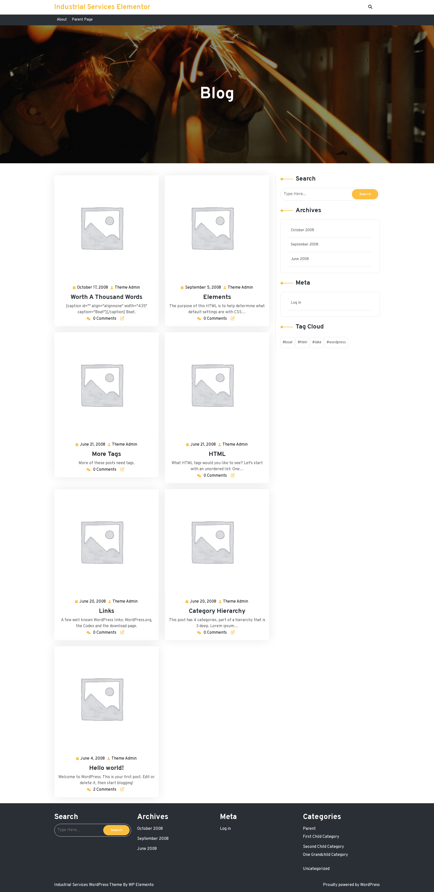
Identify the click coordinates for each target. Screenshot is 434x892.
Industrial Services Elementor (102, 7)
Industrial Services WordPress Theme (88, 884)
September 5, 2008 (203, 288)
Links (106, 611)
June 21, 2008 (93, 445)
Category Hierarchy (217, 611)
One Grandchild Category (325, 854)
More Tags (106, 454)
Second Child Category (323, 846)
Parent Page (82, 19)
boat (289, 342)
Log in (296, 302)
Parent (309, 828)
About (62, 19)
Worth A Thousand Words (106, 297)
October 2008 (302, 230)
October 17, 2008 (92, 288)
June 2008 (300, 259)
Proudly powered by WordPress (351, 884)
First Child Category (321, 836)
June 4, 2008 (92, 759)
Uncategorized (316, 868)
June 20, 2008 (92, 602)
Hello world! (106, 768)
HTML (217, 454)
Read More (104, 227)
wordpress (337, 342)
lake (318, 342)
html (303, 342)
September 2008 (304, 244)
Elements (217, 297)
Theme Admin (127, 288)
